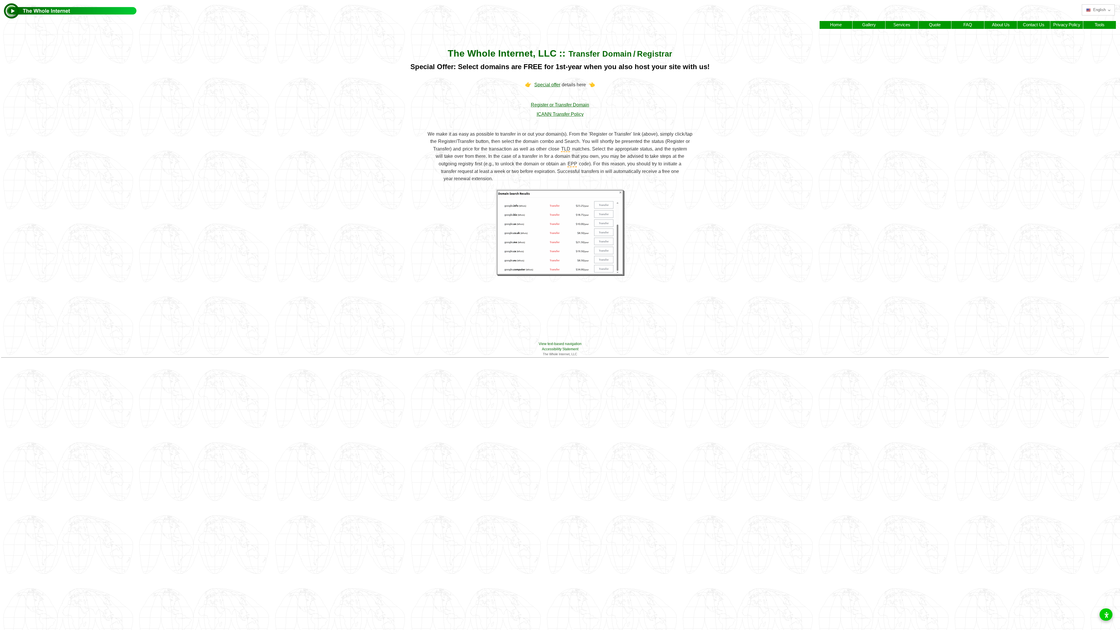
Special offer (547, 84)
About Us (1001, 24)
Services (901, 24)
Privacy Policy (1066, 24)
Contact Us (1033, 24)
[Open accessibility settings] (1106, 614)
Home (836, 24)
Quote (935, 24)
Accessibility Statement (560, 349)
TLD (565, 148)
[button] (1098, 10)
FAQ (967, 24)
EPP (572, 163)
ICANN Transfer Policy (560, 114)
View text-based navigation (560, 344)
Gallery (869, 24)
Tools (1100, 24)
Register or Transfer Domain (560, 104)
